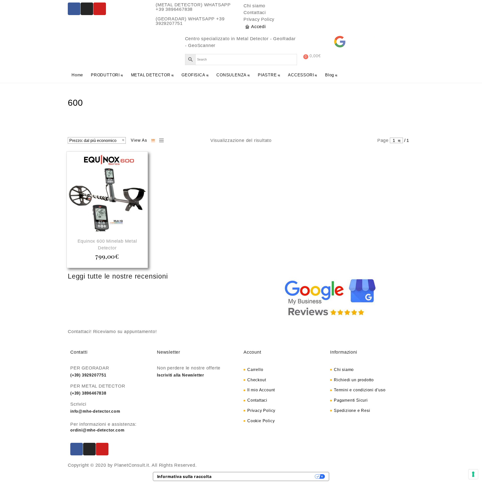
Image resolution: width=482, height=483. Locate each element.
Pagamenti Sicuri (351, 400)
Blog (329, 75)
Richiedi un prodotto (354, 380)
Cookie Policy (261, 421)
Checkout (256, 380)
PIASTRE (267, 75)
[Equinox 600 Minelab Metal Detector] (107, 193)
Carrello (255, 369)
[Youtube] (99, 9)
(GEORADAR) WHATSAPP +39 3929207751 (190, 21)
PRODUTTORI (105, 75)
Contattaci (255, 12)
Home (77, 75)
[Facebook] (74, 9)
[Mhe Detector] (89, 48)
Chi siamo (254, 5)
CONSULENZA (231, 75)
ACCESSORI (301, 75)
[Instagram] (87, 9)
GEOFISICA (193, 75)
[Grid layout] (153, 140)
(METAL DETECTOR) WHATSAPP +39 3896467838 (193, 7)
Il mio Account (261, 390)
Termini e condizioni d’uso (360, 390)
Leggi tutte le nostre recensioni (118, 276)
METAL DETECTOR (150, 75)
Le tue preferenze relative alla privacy (266, 476)
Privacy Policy (259, 19)
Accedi (258, 26)
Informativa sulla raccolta (184, 476)
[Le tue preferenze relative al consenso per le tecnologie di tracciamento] (473, 474)
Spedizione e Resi (352, 410)
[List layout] (160, 140)
